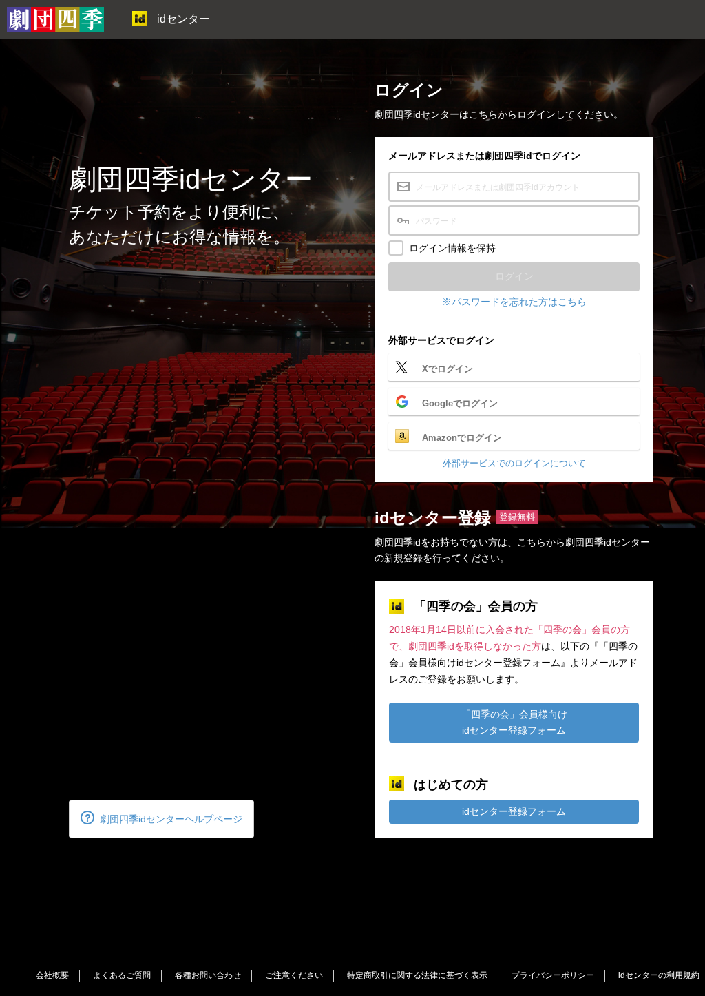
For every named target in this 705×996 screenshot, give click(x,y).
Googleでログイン (460, 403)
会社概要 (52, 975)
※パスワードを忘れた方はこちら (514, 301)
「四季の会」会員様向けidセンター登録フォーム (514, 722)
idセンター (183, 19)
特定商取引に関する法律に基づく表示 (417, 975)
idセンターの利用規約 (658, 975)
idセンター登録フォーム (514, 811)
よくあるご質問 (122, 975)
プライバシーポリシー (553, 975)
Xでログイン (447, 369)
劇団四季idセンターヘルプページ (171, 818)
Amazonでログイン (462, 438)
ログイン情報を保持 (452, 247)
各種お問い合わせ (208, 975)
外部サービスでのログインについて (514, 463)
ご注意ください (294, 975)
